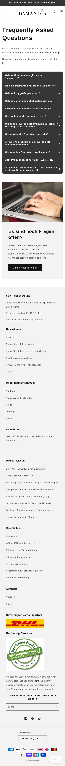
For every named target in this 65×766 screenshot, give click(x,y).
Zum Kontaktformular (25, 267)
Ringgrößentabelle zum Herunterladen (26, 351)
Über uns (11, 337)
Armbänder (12, 391)
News (9, 604)
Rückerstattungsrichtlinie (19, 557)
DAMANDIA (35, 760)
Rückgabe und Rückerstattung (21, 550)
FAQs (9, 371)
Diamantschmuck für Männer (21, 517)
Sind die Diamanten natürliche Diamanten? (30, 85)
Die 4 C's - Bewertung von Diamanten (25, 469)
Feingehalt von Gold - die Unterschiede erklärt (30, 489)
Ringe (9, 405)
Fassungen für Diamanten (19, 475)
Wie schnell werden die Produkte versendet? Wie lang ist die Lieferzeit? (31, 125)
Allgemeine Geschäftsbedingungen (24, 571)
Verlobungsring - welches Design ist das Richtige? (32, 482)
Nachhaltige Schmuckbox (19, 358)
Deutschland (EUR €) (31, 738)
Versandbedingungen (17, 564)
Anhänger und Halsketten (19, 398)
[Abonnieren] (55, 707)
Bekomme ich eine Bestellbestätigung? (28, 108)
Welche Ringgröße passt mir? (22, 93)
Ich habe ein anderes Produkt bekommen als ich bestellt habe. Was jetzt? (31, 168)
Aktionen (10, 597)
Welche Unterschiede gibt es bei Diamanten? (24, 76)
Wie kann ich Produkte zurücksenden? (28, 152)
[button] (3, 12)
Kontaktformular (33, 319)
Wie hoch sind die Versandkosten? (25, 116)
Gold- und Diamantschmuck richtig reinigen (28, 510)
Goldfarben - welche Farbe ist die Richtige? (28, 503)
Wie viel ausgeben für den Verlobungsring (28, 496)
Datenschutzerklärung (17, 577)
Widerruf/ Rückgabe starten (20, 543)
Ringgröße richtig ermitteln (20, 344)
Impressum (12, 536)
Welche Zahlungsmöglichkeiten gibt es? (28, 101)
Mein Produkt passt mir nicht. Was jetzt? (29, 160)
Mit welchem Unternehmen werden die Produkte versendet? (27, 143)
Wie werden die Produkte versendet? (27, 134)
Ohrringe (10, 411)
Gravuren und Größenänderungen (24, 365)
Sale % (9, 418)
